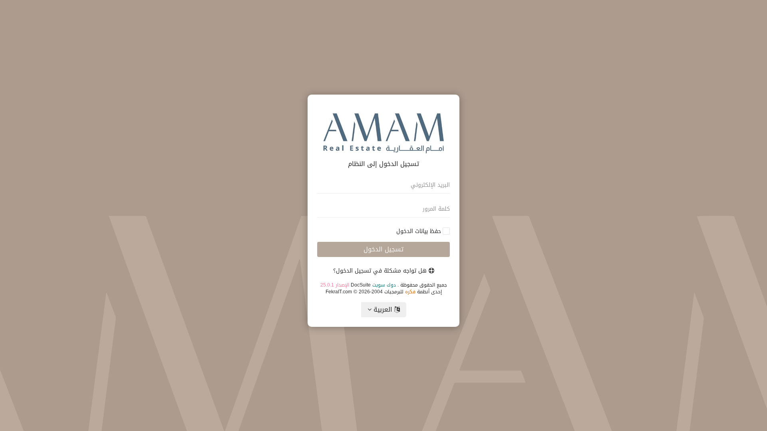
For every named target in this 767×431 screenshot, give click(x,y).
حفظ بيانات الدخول (418, 231)
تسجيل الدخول (383, 249)
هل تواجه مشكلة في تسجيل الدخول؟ (381, 270)
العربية (383, 309)
